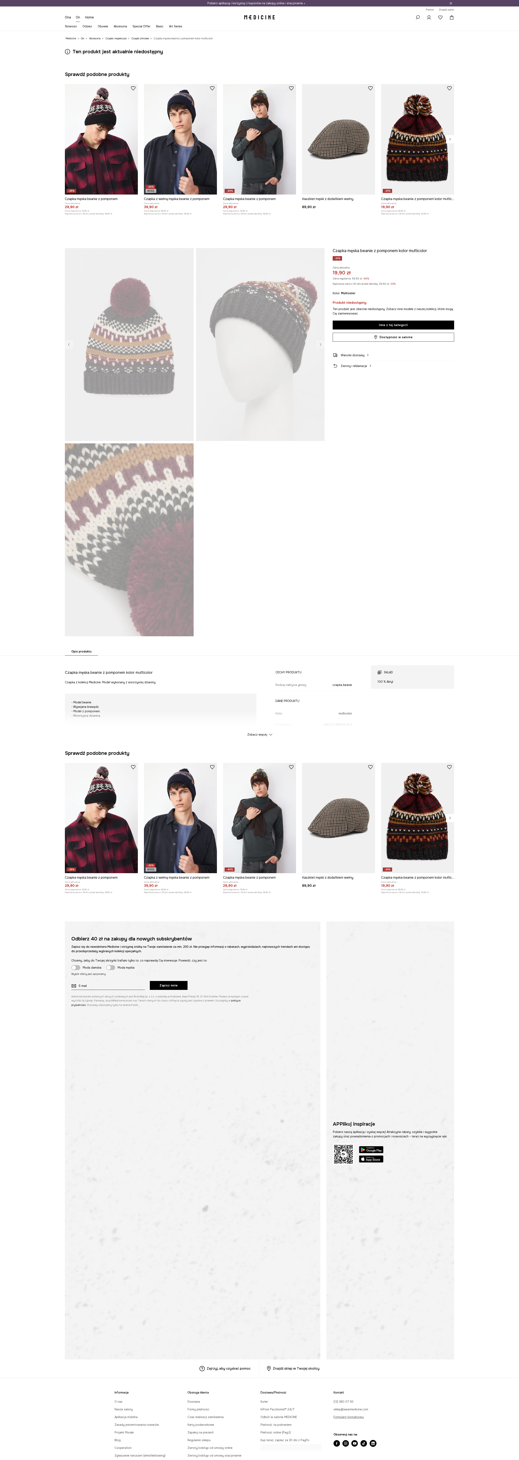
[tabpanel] (259, 697)
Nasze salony (124, 1409)
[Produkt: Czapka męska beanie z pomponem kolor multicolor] (417, 139)
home (89, 17)
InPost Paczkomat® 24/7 (277, 1409)
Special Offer (141, 26)
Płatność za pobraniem (276, 1425)
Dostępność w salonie (396, 337)
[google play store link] (371, 1150)
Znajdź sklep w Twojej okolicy (296, 1368)
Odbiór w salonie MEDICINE (279, 1417)
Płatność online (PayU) (276, 1432)
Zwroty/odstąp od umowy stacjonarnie (214, 1455)
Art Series (175, 26)
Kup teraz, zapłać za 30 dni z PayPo (285, 1440)
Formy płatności (198, 1409)
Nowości (71, 26)
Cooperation (123, 1448)
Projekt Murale (124, 1432)
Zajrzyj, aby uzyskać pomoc (229, 1368)
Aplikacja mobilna (126, 1417)
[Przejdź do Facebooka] (336, 1444)
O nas (118, 1401)
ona (68, 17)
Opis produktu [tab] (81, 651)
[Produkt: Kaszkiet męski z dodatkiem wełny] (338, 139)
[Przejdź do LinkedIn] (373, 1444)
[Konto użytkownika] (429, 17)
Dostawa (194, 1401)
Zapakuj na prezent (201, 1432)
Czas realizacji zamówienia (206, 1417)
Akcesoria (120, 26)
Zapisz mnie (169, 985)
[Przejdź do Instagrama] (345, 1444)
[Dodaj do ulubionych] (133, 88)
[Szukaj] (417, 17)
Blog (118, 1440)
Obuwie (103, 26)
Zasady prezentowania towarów (137, 1425)
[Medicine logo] (259, 17)
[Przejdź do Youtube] (354, 1444)
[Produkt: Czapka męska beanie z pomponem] (101, 139)
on (78, 17)
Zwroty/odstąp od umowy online (210, 1448)
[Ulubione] (440, 17)
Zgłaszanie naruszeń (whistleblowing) (140, 1455)
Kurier (264, 1401)
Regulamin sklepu (199, 1440)
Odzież (87, 26)
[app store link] (371, 1159)
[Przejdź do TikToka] (363, 1444)
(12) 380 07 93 (343, 1401)
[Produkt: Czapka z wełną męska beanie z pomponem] (180, 139)
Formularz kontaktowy (348, 1417)
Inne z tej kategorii (393, 325)
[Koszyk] (450, 17)
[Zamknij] (451, 3)
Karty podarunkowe (201, 1425)
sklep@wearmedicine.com (350, 1409)
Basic (159, 26)
